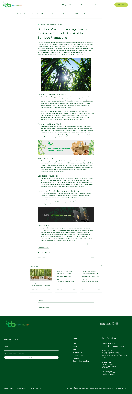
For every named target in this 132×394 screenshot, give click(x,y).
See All (100, 265)
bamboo (41, 244)
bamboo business (50, 244)
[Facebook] (107, 338)
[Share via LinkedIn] (46, 252)
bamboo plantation (43, 247)
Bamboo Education (29, 13)
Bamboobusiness (82, 244)
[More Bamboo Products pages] (87, 358)
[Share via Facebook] (38, 252)
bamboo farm (60, 244)
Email (6, 346)
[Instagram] (110, 338)
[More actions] (93, 24)
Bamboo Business (88, 13)
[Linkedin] (103, 338)
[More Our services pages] (91, 4)
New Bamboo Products (62, 13)
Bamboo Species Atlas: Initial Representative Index (90, 272)
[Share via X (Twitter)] (42, 252)
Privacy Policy (9, 388)
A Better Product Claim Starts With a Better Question (64, 272)
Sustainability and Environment (45, 13)
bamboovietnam (71, 244)
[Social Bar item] (105, 338)
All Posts (19, 13)
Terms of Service (35, 388)
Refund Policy (21, 388)
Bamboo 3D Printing (76, 13)
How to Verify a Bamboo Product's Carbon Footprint (41, 284)
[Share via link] (49, 252)
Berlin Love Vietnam (105, 388)
